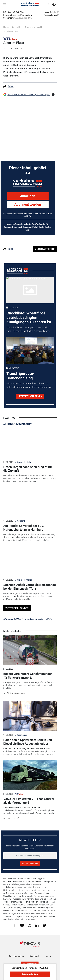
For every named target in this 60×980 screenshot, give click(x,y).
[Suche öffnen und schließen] (47, 4)
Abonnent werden (27, 204)
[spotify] (44, 925)
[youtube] (22, 925)
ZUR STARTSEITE (45, 249)
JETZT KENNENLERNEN (30, 396)
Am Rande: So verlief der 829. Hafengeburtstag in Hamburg (23, 527)
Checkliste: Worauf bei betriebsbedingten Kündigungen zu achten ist (28, 317)
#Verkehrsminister (34, 619)
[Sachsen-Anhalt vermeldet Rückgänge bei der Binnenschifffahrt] (30, 561)
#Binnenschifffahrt (17, 424)
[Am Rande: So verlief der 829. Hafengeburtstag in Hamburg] (30, 502)
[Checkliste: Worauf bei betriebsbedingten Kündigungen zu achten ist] (29, 290)
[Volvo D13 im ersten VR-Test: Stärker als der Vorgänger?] (30, 775)
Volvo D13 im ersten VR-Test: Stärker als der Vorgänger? (28, 800)
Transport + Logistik (33, 27)
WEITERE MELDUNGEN (16, 608)
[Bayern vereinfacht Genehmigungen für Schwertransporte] (30, 650)
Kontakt (34, 956)
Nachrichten (16, 27)
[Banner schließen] (52, 967)
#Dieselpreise (21, 735)
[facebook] (15, 925)
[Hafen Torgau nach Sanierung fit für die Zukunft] (30, 443)
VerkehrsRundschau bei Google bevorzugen (29, 94)
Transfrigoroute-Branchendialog (20, 375)
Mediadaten (16, 956)
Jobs (48, 956)
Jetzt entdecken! (30, 974)
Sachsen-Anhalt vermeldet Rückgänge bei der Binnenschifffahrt (29, 586)
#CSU (49, 619)
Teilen (11, 86)
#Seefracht (20, 521)
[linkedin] (37, 925)
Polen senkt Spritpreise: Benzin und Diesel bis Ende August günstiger (27, 741)
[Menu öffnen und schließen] (5, 4)
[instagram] (29, 925)
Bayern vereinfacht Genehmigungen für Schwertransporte (27, 675)
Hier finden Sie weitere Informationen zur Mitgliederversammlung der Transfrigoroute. (29, 385)
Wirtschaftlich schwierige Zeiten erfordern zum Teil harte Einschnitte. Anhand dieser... (28, 329)
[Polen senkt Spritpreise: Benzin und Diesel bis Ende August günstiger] (30, 716)
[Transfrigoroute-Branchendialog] (29, 350)
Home (6, 27)
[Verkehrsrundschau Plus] (10, 39)
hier (27, 230)
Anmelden (27, 196)
